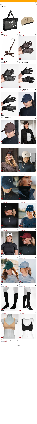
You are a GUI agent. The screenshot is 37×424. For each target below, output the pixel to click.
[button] (18, 1)
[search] (19, 4)
